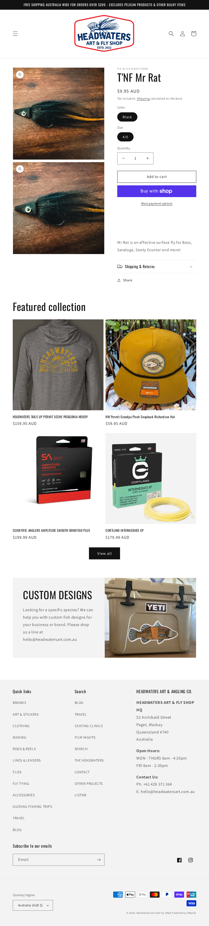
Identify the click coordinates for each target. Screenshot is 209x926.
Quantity (123, 148)
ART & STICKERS (25, 714)
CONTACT (82, 772)
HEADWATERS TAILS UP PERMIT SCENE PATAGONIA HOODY (50, 417)
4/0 (125, 137)
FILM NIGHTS (85, 737)
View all (104, 553)
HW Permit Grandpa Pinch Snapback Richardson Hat (140, 417)
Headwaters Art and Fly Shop (153, 913)
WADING (20, 737)
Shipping (143, 98)
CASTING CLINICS (89, 726)
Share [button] (128, 280)
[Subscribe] (98, 860)
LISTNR (80, 795)
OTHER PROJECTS (89, 783)
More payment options (157, 203)
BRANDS (19, 702)
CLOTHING (21, 726)
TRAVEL (19, 818)
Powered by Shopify (184, 913)
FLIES (17, 772)
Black (127, 117)
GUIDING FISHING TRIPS (32, 806)
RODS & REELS (24, 749)
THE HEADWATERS (89, 760)
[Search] (171, 33)
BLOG (17, 829)
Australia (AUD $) (30, 905)
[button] (15, 33)
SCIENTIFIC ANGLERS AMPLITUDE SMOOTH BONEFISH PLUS (51, 530)
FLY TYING (21, 783)
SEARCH (81, 749)
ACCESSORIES (24, 795)
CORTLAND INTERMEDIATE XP (124, 530)
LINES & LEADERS (27, 760)
